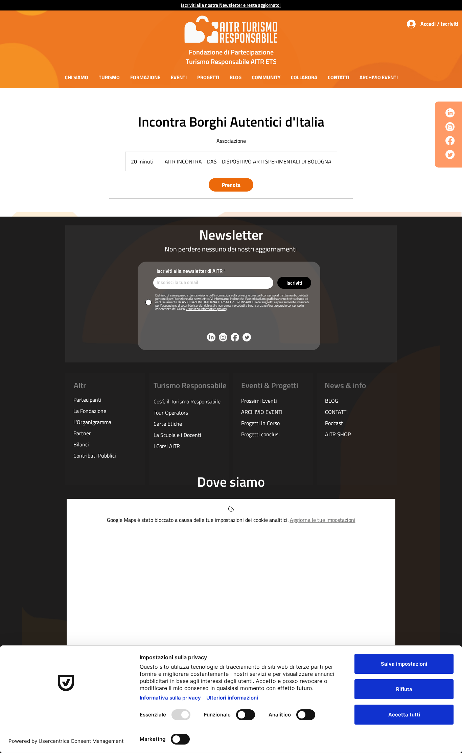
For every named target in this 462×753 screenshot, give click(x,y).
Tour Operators (171, 412)
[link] (231, 185)
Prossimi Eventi (259, 401)
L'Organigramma (92, 422)
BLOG (331, 401)
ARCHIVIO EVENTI (261, 412)
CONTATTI (336, 412)
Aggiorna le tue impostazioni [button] (322, 520)
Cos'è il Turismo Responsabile (187, 401)
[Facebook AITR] (450, 140)
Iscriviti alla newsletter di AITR (190, 270)
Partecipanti (87, 400)
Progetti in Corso (260, 423)
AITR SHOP (338, 434)
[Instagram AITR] (450, 126)
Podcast (334, 423)
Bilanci (81, 444)
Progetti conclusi (260, 434)
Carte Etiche (168, 424)
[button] (76, 77)
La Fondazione (89, 411)
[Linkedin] (450, 112)
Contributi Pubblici (94, 455)
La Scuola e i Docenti (177, 435)
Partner (82, 433)
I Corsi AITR (167, 446)
